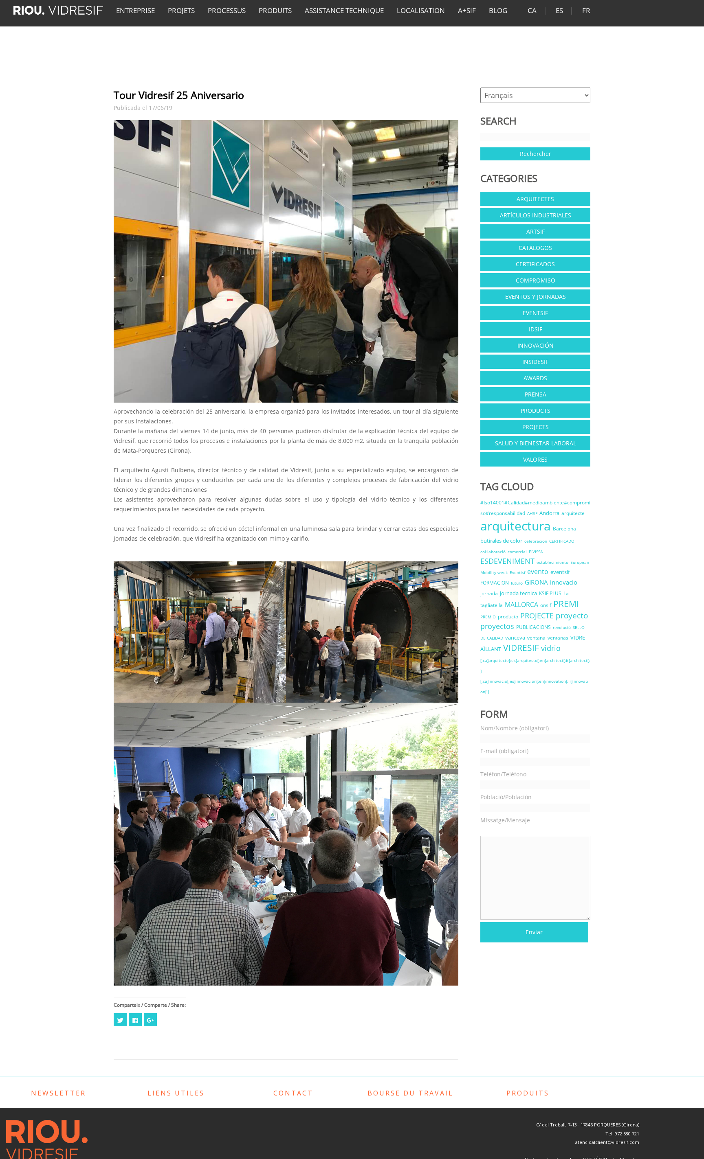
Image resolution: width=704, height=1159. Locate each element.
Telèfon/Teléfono (503, 774)
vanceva (515, 637)
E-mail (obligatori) (504, 751)
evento (537, 571)
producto (508, 616)
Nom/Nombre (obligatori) (514, 728)
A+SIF (467, 10)
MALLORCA (521, 604)
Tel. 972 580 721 (622, 1134)
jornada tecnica (518, 593)
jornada (489, 593)
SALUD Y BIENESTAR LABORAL (535, 443)
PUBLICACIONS (533, 627)
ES (559, 10)
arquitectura (515, 525)
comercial (517, 551)
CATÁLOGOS (535, 248)
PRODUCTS (535, 410)
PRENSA (535, 394)
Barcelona (564, 529)
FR (586, 10)
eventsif (560, 572)
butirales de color (501, 540)
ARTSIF (535, 231)
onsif (545, 605)
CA (532, 10)
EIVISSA (536, 551)
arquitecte (573, 513)
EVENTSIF (535, 313)
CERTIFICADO (561, 541)
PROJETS (181, 10)
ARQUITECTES (535, 199)
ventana (536, 638)
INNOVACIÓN (535, 345)
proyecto (572, 615)
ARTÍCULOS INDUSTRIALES (535, 215)
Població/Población (506, 797)
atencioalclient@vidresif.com (607, 1142)
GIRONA (536, 582)
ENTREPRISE (135, 10)
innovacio (563, 582)
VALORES (535, 459)
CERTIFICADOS (535, 264)
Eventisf (517, 572)
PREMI (566, 603)
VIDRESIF (521, 647)
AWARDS (535, 378)
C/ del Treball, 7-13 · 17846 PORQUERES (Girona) (587, 1125)
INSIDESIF (535, 362)
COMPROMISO (535, 280)
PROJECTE (537, 615)
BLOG (498, 10)
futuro (517, 583)
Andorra (549, 513)
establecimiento (552, 562)
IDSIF (535, 329)
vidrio (551, 648)
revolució (562, 627)
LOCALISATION (421, 10)
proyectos (497, 626)
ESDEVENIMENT (507, 561)
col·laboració (493, 551)
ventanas (558, 638)
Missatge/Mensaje (505, 820)
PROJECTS (535, 427)
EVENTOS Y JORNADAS (535, 296)
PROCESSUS (227, 10)
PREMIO (488, 617)
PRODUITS (275, 10)
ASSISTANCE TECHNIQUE (344, 10)
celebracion (535, 541)
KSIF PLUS (550, 593)
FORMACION (494, 583)
